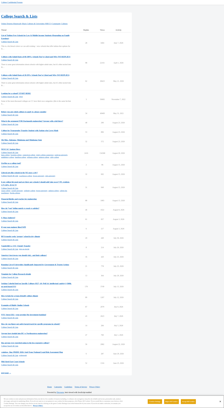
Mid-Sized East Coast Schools (13, 362)
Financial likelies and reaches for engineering (19, 199)
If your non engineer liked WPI (13, 227)
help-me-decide (24, 249)
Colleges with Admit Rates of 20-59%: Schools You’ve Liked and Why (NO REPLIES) (35, 75)
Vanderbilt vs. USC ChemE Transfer (15, 246)
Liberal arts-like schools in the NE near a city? (19, 173)
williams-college (32, 157)
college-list (63, 191)
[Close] (220, 401)
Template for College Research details (16, 274)
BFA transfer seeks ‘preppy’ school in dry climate (20, 236)
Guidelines (68, 387)
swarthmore (5, 193)
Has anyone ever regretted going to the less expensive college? (25, 343)
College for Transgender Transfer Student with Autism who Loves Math (29, 131)
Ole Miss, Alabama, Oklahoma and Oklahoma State (21, 140)
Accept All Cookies (188, 401)
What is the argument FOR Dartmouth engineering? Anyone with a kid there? (32, 121)
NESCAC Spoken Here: (10, 149)
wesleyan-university (61, 155)
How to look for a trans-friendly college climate (19, 296)
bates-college (5, 155)
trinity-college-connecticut (45, 155)
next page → (6, 373)
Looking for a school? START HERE (16, 93)
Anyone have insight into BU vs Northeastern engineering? (24, 333)
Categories (58, 387)
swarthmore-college (25, 176)
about (21, 97)
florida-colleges (15, 193)
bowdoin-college (16, 155)
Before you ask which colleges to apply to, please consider (23, 112)
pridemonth (23, 355)
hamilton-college (20, 157)
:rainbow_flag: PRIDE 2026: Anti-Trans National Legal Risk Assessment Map (32, 352)
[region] (112, 401)
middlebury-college (7, 157)
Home (49, 387)
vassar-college (5, 191)
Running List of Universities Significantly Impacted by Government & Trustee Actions (35, 265)
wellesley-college (29, 191)
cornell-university (17, 191)
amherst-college (44, 157)
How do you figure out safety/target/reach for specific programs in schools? (30, 324)
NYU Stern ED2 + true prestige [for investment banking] (23, 315)
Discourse (60, 392)
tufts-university (50, 176)
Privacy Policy (94, 387)
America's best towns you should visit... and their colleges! (24, 255)
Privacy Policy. (38, 405)
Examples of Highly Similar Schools (15, 305)
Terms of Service (81, 387)
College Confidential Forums (12, 2)
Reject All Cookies (171, 401)
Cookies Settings (154, 401)
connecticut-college (29, 155)
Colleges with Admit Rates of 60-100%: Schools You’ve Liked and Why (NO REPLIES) (35, 57)
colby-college (54, 157)
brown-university (38, 176)
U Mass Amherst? (8, 218)
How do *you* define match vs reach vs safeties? (20, 208)
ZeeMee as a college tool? (11, 163)
